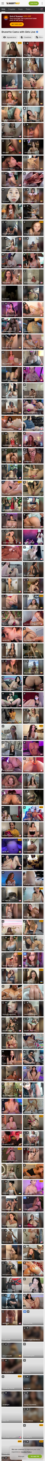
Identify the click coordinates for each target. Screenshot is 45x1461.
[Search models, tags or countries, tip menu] (41, 9)
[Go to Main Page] (14, 3)
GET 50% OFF (17, 24)
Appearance (11, 37)
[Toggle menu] (3, 3)
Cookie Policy (26, 1452)
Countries (27, 37)
